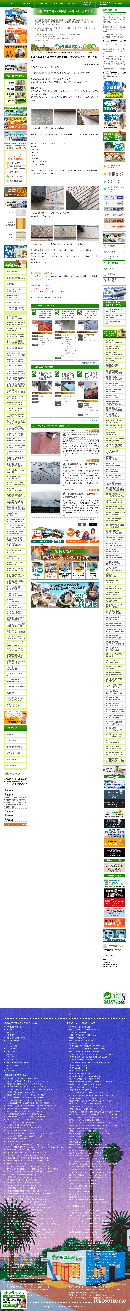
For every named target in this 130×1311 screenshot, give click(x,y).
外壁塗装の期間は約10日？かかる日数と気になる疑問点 (24, 1100)
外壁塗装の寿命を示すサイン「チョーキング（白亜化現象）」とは (28, 1160)
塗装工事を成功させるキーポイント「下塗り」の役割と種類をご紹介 (91, 1287)
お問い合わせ (11, 759)
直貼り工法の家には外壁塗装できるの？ (112, 550)
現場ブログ (42, 52)
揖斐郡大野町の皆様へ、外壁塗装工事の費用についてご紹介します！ (114, 22)
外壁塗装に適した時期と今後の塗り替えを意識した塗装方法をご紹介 (29, 1155)
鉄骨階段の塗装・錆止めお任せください (15, 582)
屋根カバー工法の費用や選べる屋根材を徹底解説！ (85, 1079)
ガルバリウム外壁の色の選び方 (112, 452)
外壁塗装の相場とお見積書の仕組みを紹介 (114, 378)
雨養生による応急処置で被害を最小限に (114, 655)
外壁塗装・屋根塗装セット (15, 95)
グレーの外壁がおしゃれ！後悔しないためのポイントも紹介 (26, 1273)
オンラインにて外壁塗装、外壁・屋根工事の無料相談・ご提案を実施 (91, 1095)
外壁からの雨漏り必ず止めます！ (79, 1065)
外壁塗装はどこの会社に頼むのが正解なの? (21, 1196)
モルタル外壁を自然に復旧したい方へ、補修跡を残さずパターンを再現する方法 (32, 1169)
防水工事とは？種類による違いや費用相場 (16, 631)
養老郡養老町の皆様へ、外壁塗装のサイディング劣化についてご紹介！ (114, 44)
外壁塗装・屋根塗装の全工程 (78, 1038)
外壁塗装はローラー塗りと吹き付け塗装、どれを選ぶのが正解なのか (29, 1202)
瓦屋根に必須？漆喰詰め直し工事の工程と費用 (84, 1120)
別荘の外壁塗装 (74, 1194)
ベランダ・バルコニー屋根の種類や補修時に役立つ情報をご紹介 (27, 1226)
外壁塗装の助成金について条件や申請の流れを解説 (85, 1098)
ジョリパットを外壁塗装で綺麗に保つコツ (115, 587)
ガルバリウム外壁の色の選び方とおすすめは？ (22, 1149)
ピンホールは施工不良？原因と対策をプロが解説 (15, 428)
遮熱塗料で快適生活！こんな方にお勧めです (83, 1232)
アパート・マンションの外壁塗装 (79, 1191)
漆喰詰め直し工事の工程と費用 (112, 581)
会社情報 (9, 1054)
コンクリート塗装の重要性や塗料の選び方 (14, 613)
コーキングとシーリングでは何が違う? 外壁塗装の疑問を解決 (26, 1204)
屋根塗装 (15, 88)
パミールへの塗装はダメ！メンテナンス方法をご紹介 (115, 630)
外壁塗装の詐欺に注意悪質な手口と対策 (113, 396)
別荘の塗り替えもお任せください (115, 323)
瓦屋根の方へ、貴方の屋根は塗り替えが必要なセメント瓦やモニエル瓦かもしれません (96, 1125)
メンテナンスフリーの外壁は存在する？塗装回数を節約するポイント (29, 1144)
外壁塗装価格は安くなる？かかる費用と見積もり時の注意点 (88, 1057)
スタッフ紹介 (11, 741)
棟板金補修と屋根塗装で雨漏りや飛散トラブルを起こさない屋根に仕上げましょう (33, 1224)
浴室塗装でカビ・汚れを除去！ (14, 600)
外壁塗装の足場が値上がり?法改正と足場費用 (115, 513)
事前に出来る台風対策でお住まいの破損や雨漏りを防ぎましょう (27, 1254)
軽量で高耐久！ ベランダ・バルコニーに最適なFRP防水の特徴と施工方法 (30, 1232)
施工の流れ (72, 4)
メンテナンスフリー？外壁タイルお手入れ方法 (114, 569)
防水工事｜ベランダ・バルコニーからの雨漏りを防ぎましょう (89, 1092)
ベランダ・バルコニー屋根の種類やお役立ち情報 (16, 625)
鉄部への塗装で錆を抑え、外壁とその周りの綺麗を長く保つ (88, 1156)
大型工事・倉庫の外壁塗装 (77, 1188)
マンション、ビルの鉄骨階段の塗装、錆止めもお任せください (89, 1158)
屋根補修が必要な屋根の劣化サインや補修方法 (15, 520)
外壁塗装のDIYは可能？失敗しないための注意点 (114, 532)
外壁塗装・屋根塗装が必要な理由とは (19, 1125)
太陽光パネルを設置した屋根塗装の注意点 (114, 618)
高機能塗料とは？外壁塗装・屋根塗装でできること (16, 440)
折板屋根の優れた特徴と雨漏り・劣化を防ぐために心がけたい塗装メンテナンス (94, 1112)
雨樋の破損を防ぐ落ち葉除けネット (13, 514)
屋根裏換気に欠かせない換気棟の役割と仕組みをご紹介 (24, 1240)
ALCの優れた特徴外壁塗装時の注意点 (14, 680)
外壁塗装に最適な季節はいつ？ (15, 366)
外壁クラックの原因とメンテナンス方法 (14, 409)
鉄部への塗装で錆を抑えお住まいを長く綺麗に (15, 576)
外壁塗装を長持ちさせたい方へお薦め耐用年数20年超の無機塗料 (89, 1281)
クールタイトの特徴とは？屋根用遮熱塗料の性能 (115, 747)
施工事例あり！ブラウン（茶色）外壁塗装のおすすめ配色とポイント (29, 1284)
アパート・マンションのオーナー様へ (114, 316)
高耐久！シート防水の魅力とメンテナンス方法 (15, 650)
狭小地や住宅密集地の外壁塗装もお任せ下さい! (15, 539)
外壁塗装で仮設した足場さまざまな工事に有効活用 (115, 507)
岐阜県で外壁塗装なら (14, 747)
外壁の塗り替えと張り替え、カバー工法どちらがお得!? (24, 1136)
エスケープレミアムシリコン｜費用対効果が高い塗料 (86, 1226)
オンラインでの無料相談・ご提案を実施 (114, 341)
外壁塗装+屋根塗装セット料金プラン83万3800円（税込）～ (88, 1046)
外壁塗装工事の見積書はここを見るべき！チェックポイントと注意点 (91, 1054)
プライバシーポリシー (14, 753)
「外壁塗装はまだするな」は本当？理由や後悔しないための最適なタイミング (31, 1106)
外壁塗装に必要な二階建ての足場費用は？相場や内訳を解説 (88, 1202)
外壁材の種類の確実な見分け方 (111, 433)
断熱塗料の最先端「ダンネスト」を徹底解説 (115, 643)
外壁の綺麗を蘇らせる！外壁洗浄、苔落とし (114, 606)
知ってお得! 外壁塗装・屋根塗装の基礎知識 (21, 1122)
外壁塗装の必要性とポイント (78, 1068)
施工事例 (27, 4)
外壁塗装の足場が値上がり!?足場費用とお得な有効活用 (86, 1199)
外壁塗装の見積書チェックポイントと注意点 (115, 384)
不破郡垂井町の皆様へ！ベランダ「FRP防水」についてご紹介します (114, 64)
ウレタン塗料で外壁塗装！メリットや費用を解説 (16, 379)
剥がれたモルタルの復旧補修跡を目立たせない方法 (16, 422)
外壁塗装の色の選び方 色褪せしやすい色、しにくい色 (24, 1084)
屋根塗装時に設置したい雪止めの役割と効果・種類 (16, 508)
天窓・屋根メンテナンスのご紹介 (14, 489)
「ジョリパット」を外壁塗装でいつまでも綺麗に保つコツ (25, 1215)
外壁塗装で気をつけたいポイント (15, 453)
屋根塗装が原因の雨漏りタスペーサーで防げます (15, 533)
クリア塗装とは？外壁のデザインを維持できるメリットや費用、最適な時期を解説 (95, 1262)
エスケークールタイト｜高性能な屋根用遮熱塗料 (84, 1229)
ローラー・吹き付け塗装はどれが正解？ (112, 593)
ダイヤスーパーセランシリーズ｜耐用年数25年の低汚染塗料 (88, 1224)
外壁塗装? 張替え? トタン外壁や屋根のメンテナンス (86, 1109)
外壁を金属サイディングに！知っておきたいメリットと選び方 (89, 1106)
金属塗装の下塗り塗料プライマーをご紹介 (113, 476)
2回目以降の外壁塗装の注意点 (112, 458)
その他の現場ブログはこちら (89, 520)
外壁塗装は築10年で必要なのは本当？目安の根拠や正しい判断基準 (28, 1103)
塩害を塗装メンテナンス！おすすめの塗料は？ (16, 662)
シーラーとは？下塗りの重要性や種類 (113, 483)
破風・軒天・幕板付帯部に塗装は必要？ (14, 465)
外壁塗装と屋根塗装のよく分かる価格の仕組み (84, 1029)
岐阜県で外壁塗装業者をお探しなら (18, 1062)
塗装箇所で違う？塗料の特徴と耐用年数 (113, 464)
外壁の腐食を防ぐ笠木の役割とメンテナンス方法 (16, 496)
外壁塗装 (15, 82)
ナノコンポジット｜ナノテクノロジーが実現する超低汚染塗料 (89, 1235)
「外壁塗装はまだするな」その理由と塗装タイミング (16, 309)
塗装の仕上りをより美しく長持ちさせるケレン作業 (16, 434)
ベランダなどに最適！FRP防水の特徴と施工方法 (16, 637)
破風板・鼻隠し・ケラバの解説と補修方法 (16, 471)
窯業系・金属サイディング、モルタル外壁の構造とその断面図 (27, 1213)
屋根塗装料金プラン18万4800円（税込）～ (82, 1043)
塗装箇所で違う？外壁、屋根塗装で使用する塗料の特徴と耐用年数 (90, 1270)
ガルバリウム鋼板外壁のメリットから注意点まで (114, 446)
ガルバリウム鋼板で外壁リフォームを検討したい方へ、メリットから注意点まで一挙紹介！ (36, 1147)
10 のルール (10, 1043)
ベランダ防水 (15, 101)
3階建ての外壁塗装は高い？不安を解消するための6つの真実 (26, 1117)
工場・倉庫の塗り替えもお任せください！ (115, 310)
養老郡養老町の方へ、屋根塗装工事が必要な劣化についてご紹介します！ (114, 29)
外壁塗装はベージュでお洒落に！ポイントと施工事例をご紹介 (27, 1281)
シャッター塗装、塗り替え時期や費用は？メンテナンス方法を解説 (90, 1169)
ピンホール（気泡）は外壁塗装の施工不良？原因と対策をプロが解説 (29, 1171)
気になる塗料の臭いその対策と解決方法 (112, 415)
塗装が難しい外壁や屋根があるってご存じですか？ (115, 538)
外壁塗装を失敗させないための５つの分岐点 (21, 1092)
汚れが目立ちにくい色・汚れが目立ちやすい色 (116, 174)
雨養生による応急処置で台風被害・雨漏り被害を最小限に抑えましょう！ (30, 1257)
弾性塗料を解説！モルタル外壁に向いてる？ (115, 729)
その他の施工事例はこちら (89, 363)
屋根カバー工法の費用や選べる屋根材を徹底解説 (15, 342)
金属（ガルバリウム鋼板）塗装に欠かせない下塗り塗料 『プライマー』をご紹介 (94, 1289)
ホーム (11, 4)
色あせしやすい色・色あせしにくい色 (114, 182)
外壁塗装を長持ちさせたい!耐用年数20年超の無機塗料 (115, 489)
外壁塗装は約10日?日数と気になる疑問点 (113, 403)
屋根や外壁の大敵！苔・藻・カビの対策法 (113, 612)
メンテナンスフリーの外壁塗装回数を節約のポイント (115, 440)
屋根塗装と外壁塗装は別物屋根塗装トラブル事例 (16, 446)
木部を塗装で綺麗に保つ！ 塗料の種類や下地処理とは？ (25, 1246)
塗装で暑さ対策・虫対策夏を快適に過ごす (15, 397)
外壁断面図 (11, 693)
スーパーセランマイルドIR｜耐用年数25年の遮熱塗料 (86, 1218)
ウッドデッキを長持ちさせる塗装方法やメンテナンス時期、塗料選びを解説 (93, 1164)
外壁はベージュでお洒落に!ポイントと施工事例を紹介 (115, 710)
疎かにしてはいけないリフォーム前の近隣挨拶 (114, 409)
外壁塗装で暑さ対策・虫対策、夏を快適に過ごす (84, 1197)
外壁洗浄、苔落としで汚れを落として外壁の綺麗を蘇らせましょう (90, 1177)
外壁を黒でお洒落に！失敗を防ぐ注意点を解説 (114, 698)
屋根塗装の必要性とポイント (78, 1071)
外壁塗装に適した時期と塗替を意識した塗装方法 (15, 360)
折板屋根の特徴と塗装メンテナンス (13, 557)
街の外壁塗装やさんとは (14, 1027)
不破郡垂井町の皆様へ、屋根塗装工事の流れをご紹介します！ (114, 70)
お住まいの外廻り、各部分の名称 (17, 1139)
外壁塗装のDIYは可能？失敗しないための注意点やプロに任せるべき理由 (30, 1133)
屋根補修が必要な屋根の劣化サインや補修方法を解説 (86, 1153)
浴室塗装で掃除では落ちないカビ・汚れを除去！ (84, 1166)
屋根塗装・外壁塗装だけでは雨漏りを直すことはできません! (26, 1119)
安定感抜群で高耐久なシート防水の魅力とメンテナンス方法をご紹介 (29, 1237)
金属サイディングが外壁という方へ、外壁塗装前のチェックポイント (91, 1298)
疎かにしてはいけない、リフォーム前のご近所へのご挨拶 (25, 1111)
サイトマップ (11, 765)
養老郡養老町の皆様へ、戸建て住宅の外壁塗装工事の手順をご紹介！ (114, 37)
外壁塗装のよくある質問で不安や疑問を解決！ (115, 347)
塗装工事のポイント (14, 284)
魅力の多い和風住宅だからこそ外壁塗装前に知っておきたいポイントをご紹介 (94, 1117)
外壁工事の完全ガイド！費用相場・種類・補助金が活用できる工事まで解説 (31, 1108)
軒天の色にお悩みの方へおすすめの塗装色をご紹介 (16, 483)
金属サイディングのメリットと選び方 (14, 545)
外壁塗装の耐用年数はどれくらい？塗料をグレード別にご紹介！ (27, 1152)
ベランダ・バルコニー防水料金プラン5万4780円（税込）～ (88, 1049)
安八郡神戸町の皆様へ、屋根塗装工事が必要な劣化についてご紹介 (114, 16)
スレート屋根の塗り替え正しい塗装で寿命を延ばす (16, 526)
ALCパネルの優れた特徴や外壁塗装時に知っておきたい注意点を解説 (29, 1207)
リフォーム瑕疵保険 (13, 1040)
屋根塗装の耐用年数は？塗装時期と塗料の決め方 (114, 673)
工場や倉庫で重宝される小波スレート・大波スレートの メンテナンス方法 (30, 1221)
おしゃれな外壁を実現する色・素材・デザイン (115, 680)
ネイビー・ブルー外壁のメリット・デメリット (114, 686)
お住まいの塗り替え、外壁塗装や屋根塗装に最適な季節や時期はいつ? (29, 1158)
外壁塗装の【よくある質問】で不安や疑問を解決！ (23, 1078)
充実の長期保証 (12, 1049)
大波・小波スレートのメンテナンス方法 (14, 705)
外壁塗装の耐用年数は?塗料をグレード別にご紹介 (16, 354)
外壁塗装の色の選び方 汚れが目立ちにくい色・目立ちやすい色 (27, 1086)
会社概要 (118, 4)
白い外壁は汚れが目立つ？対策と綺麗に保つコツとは (115, 704)
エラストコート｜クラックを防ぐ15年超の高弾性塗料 (86, 1237)
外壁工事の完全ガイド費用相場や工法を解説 (14, 317)
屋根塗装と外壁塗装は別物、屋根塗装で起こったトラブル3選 (26, 1191)
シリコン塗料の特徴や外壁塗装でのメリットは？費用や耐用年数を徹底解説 (93, 1254)
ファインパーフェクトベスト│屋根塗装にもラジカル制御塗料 (88, 1213)
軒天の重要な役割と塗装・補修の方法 (14, 477)
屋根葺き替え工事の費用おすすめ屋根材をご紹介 (15, 336)
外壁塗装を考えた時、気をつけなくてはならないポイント (25, 1177)
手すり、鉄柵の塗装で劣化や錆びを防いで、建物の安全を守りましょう (91, 1161)
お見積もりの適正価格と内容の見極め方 (114, 390)
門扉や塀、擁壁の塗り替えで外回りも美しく (83, 1087)
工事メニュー (57, 4)
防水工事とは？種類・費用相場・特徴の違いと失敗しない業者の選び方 (29, 1229)
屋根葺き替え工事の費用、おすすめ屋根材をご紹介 (85, 1076)
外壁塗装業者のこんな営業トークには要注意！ (115, 526)
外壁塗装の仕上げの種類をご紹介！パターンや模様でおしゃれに (27, 1295)
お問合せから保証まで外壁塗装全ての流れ (82, 1035)
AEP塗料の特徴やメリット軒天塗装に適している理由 (115, 760)
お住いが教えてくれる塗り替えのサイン (14, 290)
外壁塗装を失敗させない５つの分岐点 (114, 360)
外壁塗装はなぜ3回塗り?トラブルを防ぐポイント (15, 459)
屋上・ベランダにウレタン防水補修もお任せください (16, 643)
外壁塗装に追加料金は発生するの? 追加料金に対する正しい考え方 (90, 1101)
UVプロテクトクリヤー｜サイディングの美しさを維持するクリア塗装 (91, 1240)
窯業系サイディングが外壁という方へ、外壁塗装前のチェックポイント (91, 1295)
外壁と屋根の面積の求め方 (16, 686)
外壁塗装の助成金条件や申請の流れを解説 (114, 353)
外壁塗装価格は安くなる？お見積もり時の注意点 (16, 323)
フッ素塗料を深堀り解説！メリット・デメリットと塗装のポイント (28, 1287)
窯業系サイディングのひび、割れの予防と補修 (114, 544)
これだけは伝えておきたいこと (17, 1038)
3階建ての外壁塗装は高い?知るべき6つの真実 (115, 421)
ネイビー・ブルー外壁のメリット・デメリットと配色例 (24, 1270)
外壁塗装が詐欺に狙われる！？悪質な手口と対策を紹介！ (25, 1185)
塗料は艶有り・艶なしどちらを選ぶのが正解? (114, 557)
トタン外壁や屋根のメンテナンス (14, 551)
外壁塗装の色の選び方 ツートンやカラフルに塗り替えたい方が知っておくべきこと (33, 1089)
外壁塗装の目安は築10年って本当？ (13, 296)
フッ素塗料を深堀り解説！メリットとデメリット (115, 723)
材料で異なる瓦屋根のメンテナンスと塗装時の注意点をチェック (89, 1123)
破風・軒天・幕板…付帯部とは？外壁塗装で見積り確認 (86, 1128)
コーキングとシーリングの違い (16, 674)
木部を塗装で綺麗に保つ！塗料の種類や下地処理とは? (115, 624)
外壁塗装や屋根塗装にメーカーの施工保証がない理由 (115, 495)
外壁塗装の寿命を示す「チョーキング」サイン (15, 403)
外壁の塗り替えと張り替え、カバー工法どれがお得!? (114, 427)
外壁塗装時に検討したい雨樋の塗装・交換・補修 (15, 502)
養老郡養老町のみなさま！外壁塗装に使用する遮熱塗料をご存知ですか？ (114, 76)
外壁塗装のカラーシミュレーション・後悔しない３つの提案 (26, 1095)
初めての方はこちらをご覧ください (80, 1027)
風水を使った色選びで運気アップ (115, 166)
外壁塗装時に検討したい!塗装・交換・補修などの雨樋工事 (87, 1145)
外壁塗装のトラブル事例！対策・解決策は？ (115, 667)
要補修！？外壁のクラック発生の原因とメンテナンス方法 (25, 1163)
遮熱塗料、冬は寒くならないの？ (79, 1268)
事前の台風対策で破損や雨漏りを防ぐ (112, 649)
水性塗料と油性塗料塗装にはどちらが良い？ (114, 563)
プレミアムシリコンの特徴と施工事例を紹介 (113, 741)
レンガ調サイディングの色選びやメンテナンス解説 (16, 416)
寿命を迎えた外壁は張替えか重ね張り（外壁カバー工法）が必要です (91, 1082)
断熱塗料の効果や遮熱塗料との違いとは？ (114, 637)
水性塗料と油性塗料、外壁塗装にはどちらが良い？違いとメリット (90, 1278)
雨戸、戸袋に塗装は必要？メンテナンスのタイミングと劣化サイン (90, 1175)
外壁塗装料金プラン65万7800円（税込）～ (82, 1040)
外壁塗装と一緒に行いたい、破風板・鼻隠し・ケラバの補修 (88, 1131)
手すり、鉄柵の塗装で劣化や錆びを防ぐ (14, 588)
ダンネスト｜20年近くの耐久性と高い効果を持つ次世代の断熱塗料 (90, 1243)
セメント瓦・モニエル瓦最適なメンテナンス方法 (15, 570)
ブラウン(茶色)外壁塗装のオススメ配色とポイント (114, 717)
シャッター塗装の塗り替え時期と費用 (14, 606)
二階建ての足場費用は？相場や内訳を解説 (114, 520)
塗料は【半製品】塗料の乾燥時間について (15, 668)
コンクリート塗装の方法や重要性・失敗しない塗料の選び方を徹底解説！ (92, 1172)
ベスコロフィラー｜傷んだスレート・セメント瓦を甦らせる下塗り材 (91, 1221)
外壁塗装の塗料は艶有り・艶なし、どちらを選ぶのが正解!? (88, 1276)
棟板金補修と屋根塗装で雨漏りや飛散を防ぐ (15, 619)
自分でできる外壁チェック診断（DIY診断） (21, 1130)
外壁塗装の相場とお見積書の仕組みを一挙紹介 (84, 1051)
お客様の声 (42, 4)
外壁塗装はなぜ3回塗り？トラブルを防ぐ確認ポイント (24, 1180)
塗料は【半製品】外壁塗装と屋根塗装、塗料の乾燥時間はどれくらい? (29, 1199)
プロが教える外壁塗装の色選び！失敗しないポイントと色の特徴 (27, 1081)
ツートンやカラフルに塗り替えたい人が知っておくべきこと (116, 189)
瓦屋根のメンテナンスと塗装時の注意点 (15, 563)
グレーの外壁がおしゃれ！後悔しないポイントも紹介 (115, 692)
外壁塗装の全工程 (13, 302)
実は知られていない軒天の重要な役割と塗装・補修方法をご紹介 (89, 1134)
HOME (33, 52)
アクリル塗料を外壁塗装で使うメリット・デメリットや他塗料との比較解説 (93, 1257)
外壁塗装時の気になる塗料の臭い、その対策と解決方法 (24, 1114)
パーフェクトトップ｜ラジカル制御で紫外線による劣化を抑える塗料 (91, 1210)
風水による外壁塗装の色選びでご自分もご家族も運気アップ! (26, 1097)
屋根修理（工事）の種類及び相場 (14, 329)
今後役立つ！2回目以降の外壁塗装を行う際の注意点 (85, 1084)
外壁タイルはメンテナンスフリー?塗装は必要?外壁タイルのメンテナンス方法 (94, 1114)
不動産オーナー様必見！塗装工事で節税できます (114, 501)
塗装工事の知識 (12, 272)
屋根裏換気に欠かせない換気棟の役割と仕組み (15, 656)
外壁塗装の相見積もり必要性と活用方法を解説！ (115, 372)
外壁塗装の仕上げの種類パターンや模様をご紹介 (114, 735)
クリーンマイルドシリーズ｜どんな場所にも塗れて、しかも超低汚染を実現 (93, 1248)
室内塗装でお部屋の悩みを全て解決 (80, 1090)
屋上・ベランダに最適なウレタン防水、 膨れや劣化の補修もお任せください (31, 1235)
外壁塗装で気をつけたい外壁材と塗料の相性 (15, 699)
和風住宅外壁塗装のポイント (112, 575)
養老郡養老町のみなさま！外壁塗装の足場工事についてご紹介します (114, 51)
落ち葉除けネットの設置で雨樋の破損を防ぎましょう (86, 1150)
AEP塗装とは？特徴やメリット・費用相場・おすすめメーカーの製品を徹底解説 (94, 1265)
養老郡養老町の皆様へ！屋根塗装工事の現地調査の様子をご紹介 (114, 58)
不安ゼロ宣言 (11, 1051)
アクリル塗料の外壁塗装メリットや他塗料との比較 (16, 373)
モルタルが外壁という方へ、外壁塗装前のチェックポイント (88, 1292)
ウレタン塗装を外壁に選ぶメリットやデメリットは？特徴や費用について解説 (94, 1259)
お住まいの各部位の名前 (15, 348)
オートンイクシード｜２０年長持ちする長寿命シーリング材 (88, 1251)
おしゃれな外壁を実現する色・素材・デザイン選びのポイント (27, 1268)
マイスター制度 (12, 1046)
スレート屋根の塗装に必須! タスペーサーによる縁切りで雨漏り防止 (28, 1193)
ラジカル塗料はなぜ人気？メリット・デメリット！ (115, 754)
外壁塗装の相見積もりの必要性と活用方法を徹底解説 (24, 1182)
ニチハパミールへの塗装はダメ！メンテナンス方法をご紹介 (26, 1248)
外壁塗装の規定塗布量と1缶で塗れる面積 (114, 600)
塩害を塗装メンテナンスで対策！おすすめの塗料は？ (24, 1243)
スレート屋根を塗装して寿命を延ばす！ (81, 1186)
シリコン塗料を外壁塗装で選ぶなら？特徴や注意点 (16, 385)
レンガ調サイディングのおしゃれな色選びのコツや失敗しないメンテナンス (31, 1166)
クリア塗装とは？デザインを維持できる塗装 (16, 391)
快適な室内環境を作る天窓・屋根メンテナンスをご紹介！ (87, 1139)
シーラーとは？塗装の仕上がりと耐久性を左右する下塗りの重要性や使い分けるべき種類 (97, 1284)
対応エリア (10, 1057)
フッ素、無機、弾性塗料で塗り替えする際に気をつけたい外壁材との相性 (30, 1218)
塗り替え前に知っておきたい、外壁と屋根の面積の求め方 (25, 1210)
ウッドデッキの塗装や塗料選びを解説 (14, 594)
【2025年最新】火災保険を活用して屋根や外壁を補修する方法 (89, 1062)
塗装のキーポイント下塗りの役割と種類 (112, 470)
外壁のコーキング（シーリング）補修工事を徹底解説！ (86, 1103)
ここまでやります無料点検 (77, 1032)
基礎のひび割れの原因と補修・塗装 (112, 661)
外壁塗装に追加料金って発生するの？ (112, 366)
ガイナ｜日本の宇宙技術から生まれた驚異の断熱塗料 (86, 1246)
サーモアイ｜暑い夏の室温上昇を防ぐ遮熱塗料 (84, 1215)
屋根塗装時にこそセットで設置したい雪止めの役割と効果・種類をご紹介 (92, 1147)
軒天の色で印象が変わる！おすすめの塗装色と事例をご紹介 (88, 1136)
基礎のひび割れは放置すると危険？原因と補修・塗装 (24, 1259)
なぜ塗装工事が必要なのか (16, 278)
